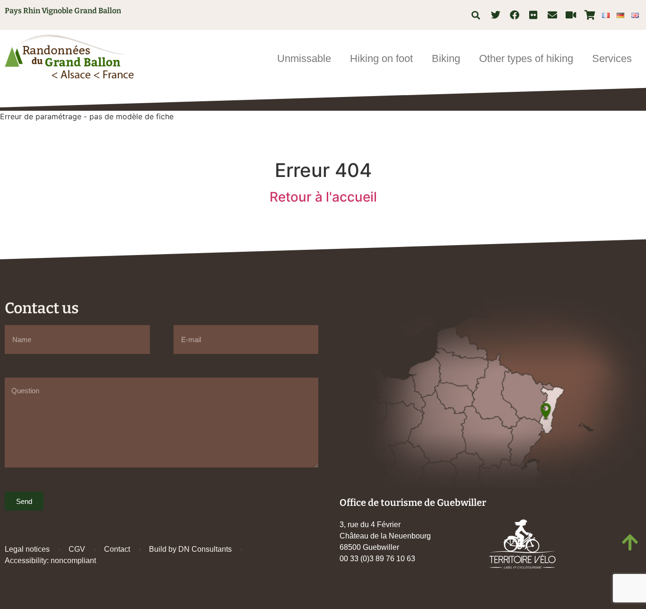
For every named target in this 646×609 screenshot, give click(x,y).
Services (612, 58)
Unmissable (304, 58)
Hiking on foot (381, 58)
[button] (476, 15)
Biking (446, 58)
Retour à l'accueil (323, 197)
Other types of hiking (526, 58)
